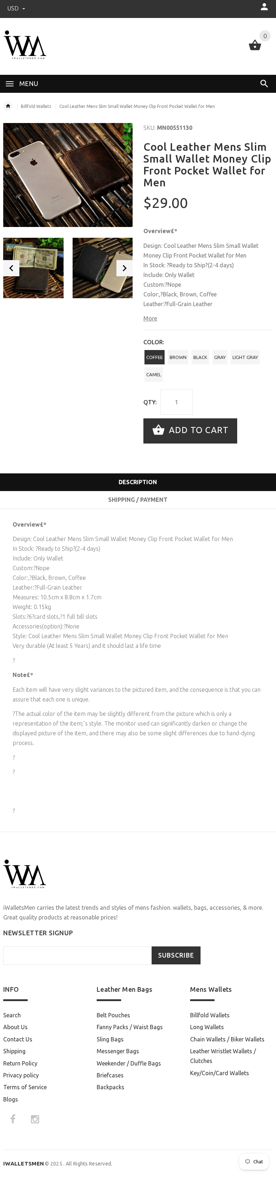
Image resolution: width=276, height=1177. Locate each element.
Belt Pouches (113, 1015)
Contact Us (17, 1039)
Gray (220, 357)
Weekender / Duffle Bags (129, 1063)
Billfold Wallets (36, 106)
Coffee (154, 357)
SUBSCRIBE (176, 955)
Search (12, 1015)
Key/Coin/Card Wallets (219, 1073)
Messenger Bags (118, 1051)
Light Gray (245, 357)
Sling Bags (110, 1039)
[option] (33, 268)
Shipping (14, 1051)
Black (200, 357)
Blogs (10, 1099)
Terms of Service (25, 1087)
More (150, 318)
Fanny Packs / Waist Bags (130, 1027)
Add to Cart (197, 430)
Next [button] (124, 268)
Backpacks (110, 1087)
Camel (153, 374)
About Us (15, 1027)
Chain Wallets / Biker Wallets (227, 1039)
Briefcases (110, 1075)
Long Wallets (207, 1027)
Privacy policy (21, 1075)
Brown (178, 357)
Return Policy (20, 1063)
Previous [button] (11, 268)
